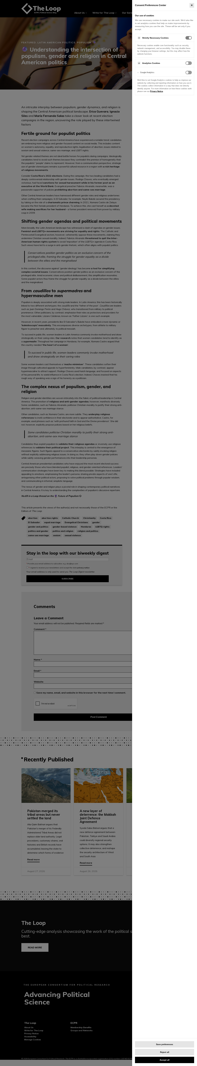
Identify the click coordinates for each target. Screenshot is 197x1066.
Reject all (164, 1052)
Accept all (164, 1060)
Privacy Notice (156, 91)
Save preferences (164, 1044)
